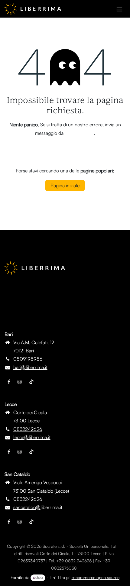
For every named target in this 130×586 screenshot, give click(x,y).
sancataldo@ (27, 507)
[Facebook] (9, 381)
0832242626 (27, 429)
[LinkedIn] (31, 381)
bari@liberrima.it (30, 367)
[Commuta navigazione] (119, 8)
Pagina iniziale (65, 185)
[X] (20, 451)
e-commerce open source (95, 577)
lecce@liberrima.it (31, 437)
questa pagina (79, 133)
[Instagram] (20, 381)
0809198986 (28, 359)
